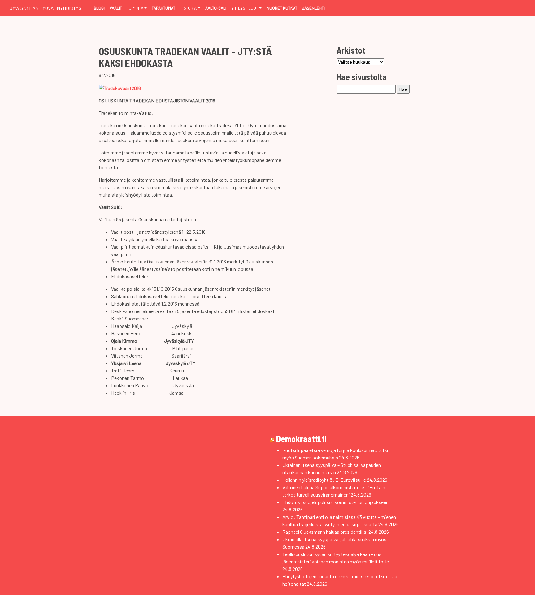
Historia (188, 8)
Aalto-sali (215, 8)
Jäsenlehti (313, 8)
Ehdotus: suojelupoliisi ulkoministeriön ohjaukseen (335, 502)
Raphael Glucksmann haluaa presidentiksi (325, 532)
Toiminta (135, 8)
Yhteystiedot (244, 8)
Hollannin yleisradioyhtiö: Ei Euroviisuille (324, 480)
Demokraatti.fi (301, 438)
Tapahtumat (163, 8)
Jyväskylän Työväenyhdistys (45, 8)
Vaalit (116, 8)
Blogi (99, 8)
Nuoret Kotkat (282, 8)
